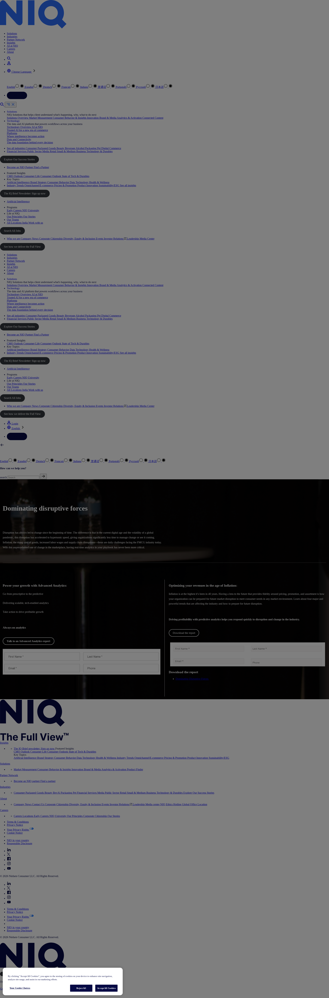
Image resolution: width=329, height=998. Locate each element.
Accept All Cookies (106, 988)
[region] (63, 981)
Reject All (81, 988)
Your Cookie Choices (20, 988)
